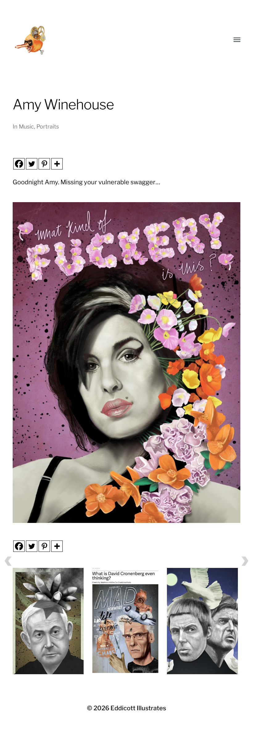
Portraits (47, 126)
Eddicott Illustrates (138, 708)
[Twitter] (31, 163)
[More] (57, 163)
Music (26, 126)
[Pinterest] (44, 163)
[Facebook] (19, 163)
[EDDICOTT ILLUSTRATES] (93, 40)
